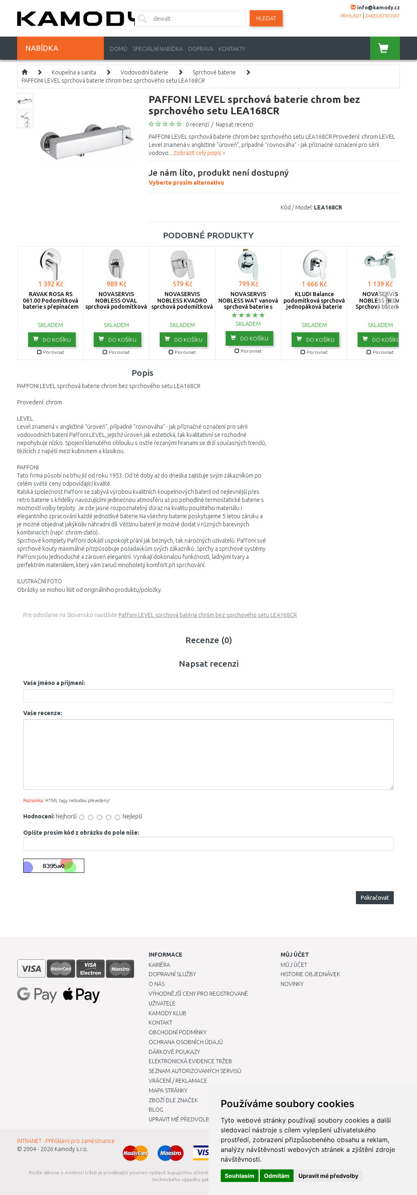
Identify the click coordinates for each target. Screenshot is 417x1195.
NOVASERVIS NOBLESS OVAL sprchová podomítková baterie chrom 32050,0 (116, 303)
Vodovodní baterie (144, 72)
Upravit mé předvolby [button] (328, 1175)
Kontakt (160, 1022)
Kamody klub (168, 1013)
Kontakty (232, 49)
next (386, 300)
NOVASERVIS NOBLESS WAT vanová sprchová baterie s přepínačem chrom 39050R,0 (248, 307)
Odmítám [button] (277, 1175)
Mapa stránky (168, 1090)
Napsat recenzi (234, 124)
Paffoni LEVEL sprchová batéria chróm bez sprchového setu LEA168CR (208, 615)
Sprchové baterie (214, 72)
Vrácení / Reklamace (178, 1080)
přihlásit (351, 15)
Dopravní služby (172, 974)
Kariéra (159, 965)
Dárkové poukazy (174, 1052)
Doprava (200, 49)
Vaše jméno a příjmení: (54, 683)
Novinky (292, 984)
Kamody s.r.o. (71, 1149)
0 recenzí (197, 124)
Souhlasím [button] (240, 1175)
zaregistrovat (382, 15)
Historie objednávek (310, 974)
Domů (118, 49)
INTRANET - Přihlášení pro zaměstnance (66, 1141)
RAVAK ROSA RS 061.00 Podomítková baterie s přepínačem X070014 (51, 303)
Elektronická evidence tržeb (190, 1061)
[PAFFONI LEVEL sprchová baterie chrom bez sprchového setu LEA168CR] (87, 141)
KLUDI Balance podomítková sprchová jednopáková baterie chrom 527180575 (314, 303)
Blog (156, 1109)
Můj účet (294, 965)
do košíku (56, 339)
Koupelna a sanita (74, 72)
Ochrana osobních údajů (186, 1042)
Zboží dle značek (173, 1100)
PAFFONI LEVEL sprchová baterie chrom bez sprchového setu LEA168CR (113, 80)
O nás (157, 984)
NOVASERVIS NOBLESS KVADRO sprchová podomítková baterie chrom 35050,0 (182, 303)
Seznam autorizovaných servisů (195, 1071)
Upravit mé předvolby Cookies (193, 1119)
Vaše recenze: (42, 713)
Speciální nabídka (158, 49)
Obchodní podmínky (177, 1032)
